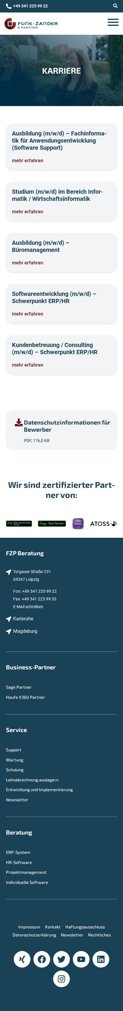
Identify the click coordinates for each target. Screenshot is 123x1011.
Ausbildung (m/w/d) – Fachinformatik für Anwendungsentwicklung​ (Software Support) (59, 140)
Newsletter (17, 799)
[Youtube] (81, 959)
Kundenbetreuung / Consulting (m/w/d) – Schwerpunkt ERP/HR (55, 348)
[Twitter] (61, 959)
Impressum (29, 926)
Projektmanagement (26, 872)
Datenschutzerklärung (34, 934)
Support (13, 749)
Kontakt (53, 926)
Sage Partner (19, 687)
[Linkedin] (101, 959)
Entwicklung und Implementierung (39, 789)
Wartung (14, 759)
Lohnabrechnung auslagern (32, 779)
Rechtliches (99, 934)
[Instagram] (61, 979)
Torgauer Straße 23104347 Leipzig (32, 575)
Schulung (15, 769)
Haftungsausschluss (85, 926)
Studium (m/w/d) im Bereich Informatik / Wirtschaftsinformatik (57, 195)
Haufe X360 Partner (25, 697)
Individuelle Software (27, 882)
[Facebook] (41, 959)
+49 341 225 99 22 (39, 591)
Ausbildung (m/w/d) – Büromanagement (41, 246)
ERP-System (18, 852)
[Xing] (22, 959)
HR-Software (19, 862)
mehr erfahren (27, 160)
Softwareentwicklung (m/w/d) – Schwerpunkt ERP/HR (54, 297)
